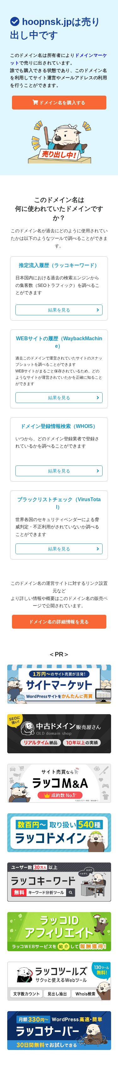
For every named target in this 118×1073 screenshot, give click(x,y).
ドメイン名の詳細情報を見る (59, 621)
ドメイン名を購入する (62, 102)
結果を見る (59, 309)
